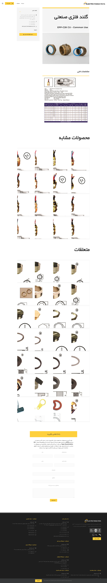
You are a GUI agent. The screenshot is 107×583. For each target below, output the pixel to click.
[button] (2, 3)
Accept (38, 580)
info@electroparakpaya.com (28, 26)
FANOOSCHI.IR (31, 532)
